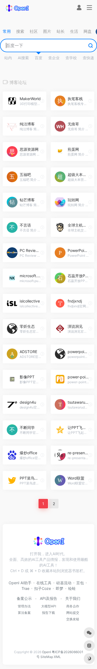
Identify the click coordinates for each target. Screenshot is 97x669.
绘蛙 (72, 588)
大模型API (48, 606)
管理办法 (24, 606)
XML (57, 657)
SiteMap (46, 657)
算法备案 (24, 613)
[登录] (79, 8)
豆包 (80, 582)
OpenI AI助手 (20, 582)
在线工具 (43, 582)
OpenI (46, 652)
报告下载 (48, 613)
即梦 (59, 588)
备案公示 (24, 598)
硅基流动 (63, 582)
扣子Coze (42, 588)
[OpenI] (17, 7)
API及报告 (48, 598)
